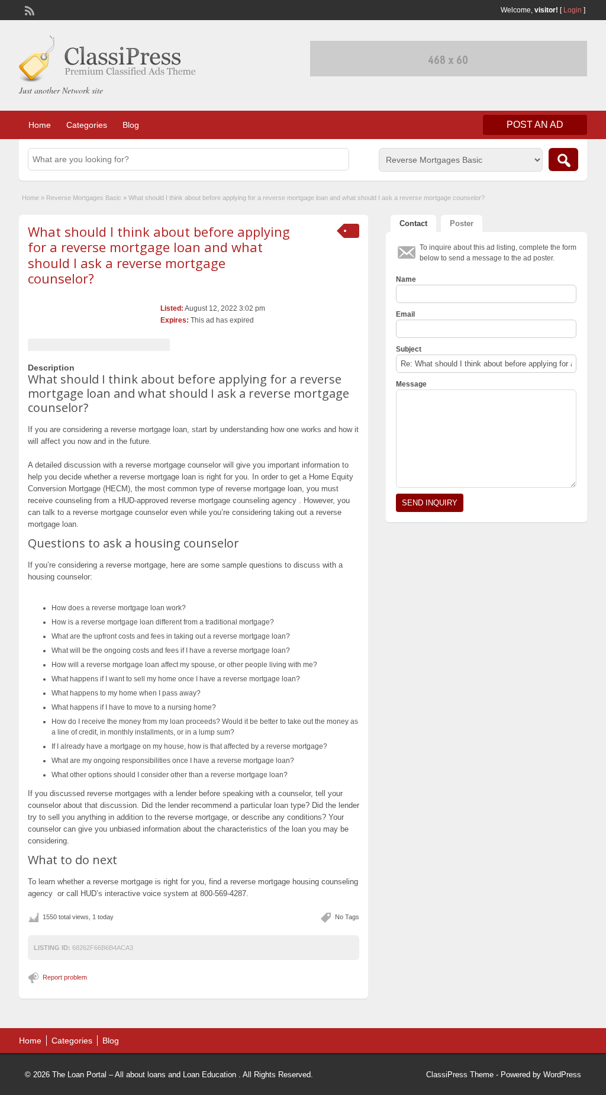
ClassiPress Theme (460, 1074)
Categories (86, 125)
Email (405, 314)
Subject (408, 349)
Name (406, 279)
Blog (131, 125)
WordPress (562, 1074)
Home (39, 125)
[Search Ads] (563, 159)
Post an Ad (535, 125)
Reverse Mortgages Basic (83, 197)
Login (572, 10)
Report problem (65, 977)
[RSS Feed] (28, 9)
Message (411, 384)
